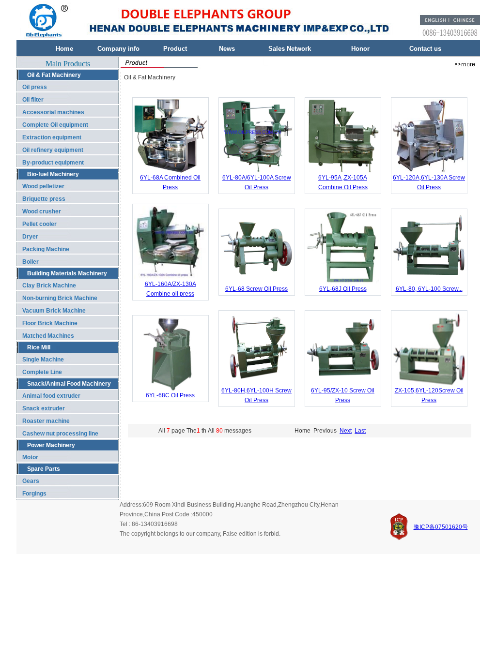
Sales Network (289, 48)
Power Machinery (51, 445)
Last (360, 430)
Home (64, 48)
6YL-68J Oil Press (343, 288)
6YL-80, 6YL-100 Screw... (429, 288)
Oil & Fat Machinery (54, 75)
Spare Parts (43, 469)
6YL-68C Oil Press (170, 395)
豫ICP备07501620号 (441, 527)
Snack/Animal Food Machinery (69, 383)
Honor (360, 48)
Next (346, 430)
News (227, 48)
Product (175, 48)
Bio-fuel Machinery (53, 174)
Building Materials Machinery (67, 273)
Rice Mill (38, 347)
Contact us (425, 48)
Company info (118, 48)
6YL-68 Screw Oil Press (256, 288)
